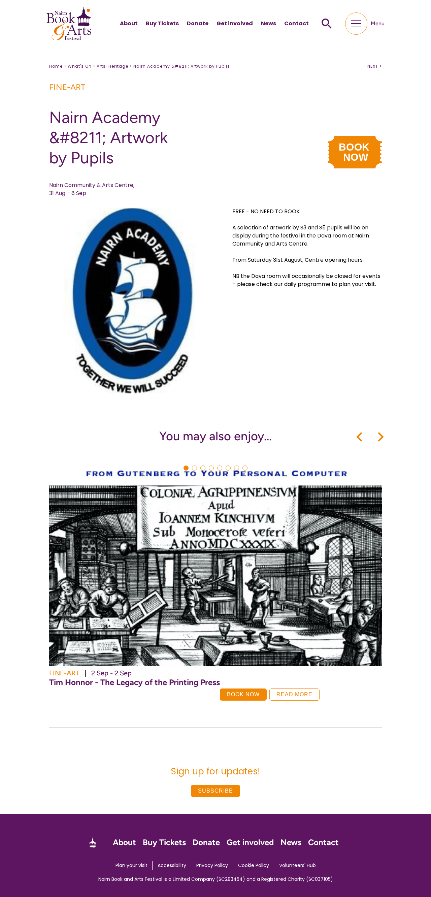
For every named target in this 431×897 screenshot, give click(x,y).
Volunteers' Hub (297, 865)
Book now (243, 694)
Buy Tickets (162, 23)
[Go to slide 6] (228, 468)
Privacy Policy (212, 865)
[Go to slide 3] (202, 468)
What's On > (81, 66)
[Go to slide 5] (219, 468)
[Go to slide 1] (186, 468)
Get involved (235, 23)
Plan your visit (131, 865)
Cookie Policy (253, 865)
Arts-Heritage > (114, 66)
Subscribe (215, 791)
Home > (57, 66)
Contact (296, 23)
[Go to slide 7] (236, 468)
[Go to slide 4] (211, 468)
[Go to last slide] (360, 437)
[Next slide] (380, 437)
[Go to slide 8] (244, 468)
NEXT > (374, 66)
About (129, 23)
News (268, 23)
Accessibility (172, 865)
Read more (294, 694)
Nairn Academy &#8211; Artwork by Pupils (181, 66)
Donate (197, 23)
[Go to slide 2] (194, 468)
